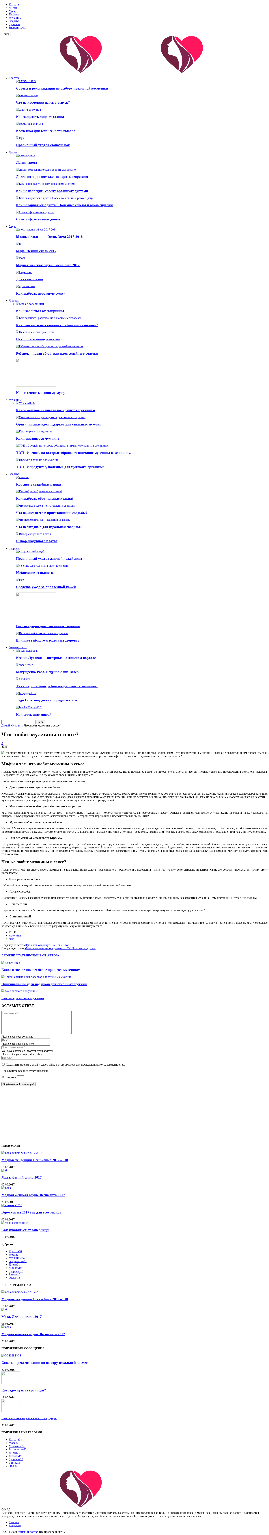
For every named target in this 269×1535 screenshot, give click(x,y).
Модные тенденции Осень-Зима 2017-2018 (49, 237)
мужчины (15, 935)
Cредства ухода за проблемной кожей (46, 587)
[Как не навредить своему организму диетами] (46, 183)
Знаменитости (18, 27)
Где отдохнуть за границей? (23, 1390)
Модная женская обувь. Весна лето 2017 (48, 265)
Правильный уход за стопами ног (43, 145)
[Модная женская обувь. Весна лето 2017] (20, 257)
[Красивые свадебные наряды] (22, 477)
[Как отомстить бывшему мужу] (36, 385)
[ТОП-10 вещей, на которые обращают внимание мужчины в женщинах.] (62, 445)
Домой (5, 725)
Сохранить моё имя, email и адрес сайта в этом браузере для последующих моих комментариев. (65, 1064)
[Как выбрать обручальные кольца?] (39, 491)
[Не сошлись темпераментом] (35, 332)
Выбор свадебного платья (36, 541)
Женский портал (28, 1531)
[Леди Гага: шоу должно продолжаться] (26, 693)
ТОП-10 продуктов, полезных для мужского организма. (60, 467)
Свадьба (14, 21)
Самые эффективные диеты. (38, 219)
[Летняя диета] (25, 155)
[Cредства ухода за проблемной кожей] (20, 579)
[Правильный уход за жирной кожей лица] (30, 551)
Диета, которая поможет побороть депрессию (52, 177)
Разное (14, 1274)
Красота (14, 4)
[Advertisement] (111, 1114)
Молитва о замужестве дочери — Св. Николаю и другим (60, 948)
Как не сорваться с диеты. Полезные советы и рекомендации (64, 205)
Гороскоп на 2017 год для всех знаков (31, 1212)
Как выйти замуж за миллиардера (29, 1418)
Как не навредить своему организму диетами (52, 191)
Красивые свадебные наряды (39, 484)
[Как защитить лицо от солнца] (28, 109)
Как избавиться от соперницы (40, 311)
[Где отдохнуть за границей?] (10, 1383)
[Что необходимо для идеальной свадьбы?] (43, 519)
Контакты (15, 1525)
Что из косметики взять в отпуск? (43, 102)
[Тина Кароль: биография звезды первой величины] (23, 679)
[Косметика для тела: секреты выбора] (29, 123)
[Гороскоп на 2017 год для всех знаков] (11, 1205)
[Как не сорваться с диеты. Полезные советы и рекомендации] (55, 198)
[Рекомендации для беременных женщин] (36, 618)
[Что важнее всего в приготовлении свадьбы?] (45, 505)
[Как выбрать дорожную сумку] (25, 286)
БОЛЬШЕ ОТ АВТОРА (43, 955)
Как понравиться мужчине (37, 438)
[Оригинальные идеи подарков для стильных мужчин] (50, 417)
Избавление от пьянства (35, 573)
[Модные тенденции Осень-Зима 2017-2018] (36, 229)
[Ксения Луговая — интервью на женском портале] (27, 650)
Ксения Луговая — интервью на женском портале (56, 658)
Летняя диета (26, 162)
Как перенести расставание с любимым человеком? (57, 325)
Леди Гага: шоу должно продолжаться (46, 700)
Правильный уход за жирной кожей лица (49, 558)
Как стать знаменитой (33, 714)
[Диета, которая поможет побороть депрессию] (46, 169)
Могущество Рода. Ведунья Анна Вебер (47, 672)
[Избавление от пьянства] (42, 565)
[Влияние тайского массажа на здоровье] (42, 633)
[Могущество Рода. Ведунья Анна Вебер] (24, 664)
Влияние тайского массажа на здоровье (47, 640)
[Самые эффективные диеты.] (35, 212)
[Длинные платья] (24, 272)
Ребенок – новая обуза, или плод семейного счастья (57, 353)
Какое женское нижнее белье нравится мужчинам (55, 410)
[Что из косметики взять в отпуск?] (27, 95)
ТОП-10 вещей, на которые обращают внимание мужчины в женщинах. (73, 453)
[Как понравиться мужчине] (34, 431)
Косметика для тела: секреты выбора (45, 131)
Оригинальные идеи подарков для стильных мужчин (58, 424)
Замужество (18, 1261)
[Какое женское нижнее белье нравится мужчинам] (25, 403)
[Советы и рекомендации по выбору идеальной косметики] (26, 81)
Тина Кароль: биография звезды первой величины (57, 686)
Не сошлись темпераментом (38, 339)
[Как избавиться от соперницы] (30, 303)
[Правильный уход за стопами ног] (20, 138)
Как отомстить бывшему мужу (40, 393)
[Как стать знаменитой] (29, 707)
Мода (12, 11)
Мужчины (15, 17)
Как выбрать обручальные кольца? (45, 498)
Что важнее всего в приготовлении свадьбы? (51, 513)
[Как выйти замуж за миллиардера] (10, 1411)
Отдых (14, 1277)
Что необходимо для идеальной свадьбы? (49, 527)
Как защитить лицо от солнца (40, 117)
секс (11, 938)
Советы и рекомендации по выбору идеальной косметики (62, 88)
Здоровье (14, 24)
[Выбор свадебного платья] (33, 534)
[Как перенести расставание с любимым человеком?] (49, 317)
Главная (14, 1522)
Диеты (13, 7)
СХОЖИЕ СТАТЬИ (14, 955)
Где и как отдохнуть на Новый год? (48, 945)
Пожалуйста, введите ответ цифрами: (24, 1070)
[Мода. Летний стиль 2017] (18, 243)
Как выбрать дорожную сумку (40, 293)
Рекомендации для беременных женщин (48, 626)
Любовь (14, 14)
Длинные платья (29, 279)
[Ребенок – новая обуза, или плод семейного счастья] (49, 346)
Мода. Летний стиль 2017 (36, 251)
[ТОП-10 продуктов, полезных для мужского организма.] (37, 459)
